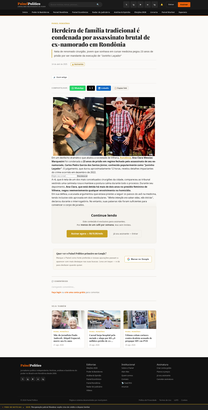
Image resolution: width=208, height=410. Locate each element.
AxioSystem (102, 400)
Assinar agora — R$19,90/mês (87, 233)
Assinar (184, 4)
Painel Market (168, 12)
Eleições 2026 (140, 12)
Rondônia (125, 157)
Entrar (171, 4)
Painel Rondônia (60, 12)
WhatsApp (79, 88)
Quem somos (127, 375)
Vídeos (89, 390)
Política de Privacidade (147, 400)
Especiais (183, 12)
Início (25, 12)
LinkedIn (105, 88)
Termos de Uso (165, 400)
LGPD (176, 400)
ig (133, 4)
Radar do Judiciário (101, 12)
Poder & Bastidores (40, 12)
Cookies (184, 400)
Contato (125, 379)
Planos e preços (163, 371)
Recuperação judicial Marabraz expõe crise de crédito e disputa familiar (60, 407)
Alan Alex (125, 371)
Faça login (56, 292)
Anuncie (125, 386)
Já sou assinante (163, 375)
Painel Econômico (80, 12)
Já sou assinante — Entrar (125, 233)
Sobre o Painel (128, 368)
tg (155, 4)
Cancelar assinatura (165, 379)
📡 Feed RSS (127, 383)
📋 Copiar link (120, 88)
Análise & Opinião (122, 12)
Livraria (154, 12)
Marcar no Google (140, 259)
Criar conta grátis (164, 368)
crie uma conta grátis (75, 292)
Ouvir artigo (60, 77)
